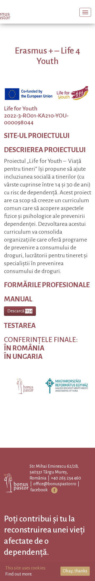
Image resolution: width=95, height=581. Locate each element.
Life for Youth (20, 117)
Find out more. (18, 574)
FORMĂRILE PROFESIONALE (47, 293)
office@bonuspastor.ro (62, 492)
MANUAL (18, 307)
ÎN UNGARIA (23, 364)
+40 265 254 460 (74, 486)
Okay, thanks (75, 571)
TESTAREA (20, 334)
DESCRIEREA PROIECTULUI (45, 158)
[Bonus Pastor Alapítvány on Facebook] (62, 498)
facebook (47, 497)
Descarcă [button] (19, 319)
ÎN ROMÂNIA (24, 356)
